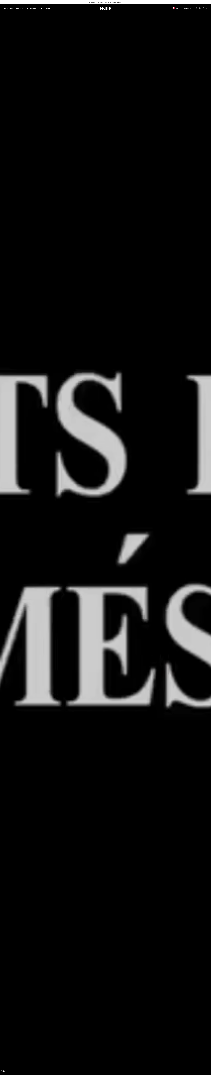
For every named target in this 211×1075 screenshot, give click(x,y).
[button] (3, 1071)
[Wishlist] (203, 8)
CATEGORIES (31, 8)
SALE (40, 8)
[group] (105, 539)
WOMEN (47, 8)
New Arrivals (8, 8)
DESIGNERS (20, 8)
